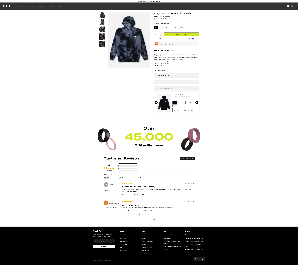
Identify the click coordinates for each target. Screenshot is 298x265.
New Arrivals (123, 235)
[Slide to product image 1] (102, 15)
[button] (127, 163)
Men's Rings (123, 241)
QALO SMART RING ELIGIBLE (149, 1)
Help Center (166, 238)
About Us (144, 235)
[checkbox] (137, 178)
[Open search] (288, 6)
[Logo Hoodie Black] (164, 103)
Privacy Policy (189, 235)
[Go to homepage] (7, 6)
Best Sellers (123, 238)
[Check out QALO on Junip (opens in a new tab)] (153, 219)
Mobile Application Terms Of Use (194, 241)
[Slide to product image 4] (102, 36)
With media (137, 178)
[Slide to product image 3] (102, 29)
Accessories (123, 250)
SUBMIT (104, 246)
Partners (144, 244)
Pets (121, 247)
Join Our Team (145, 250)
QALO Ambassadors (147, 241)
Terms (165, 249)
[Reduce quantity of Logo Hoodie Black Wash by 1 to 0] (155, 34)
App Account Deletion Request (194, 249)
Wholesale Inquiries (147, 247)
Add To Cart (181, 34)
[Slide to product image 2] (102, 22)
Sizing (143, 238)
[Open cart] (292, 6)
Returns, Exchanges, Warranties (172, 246)
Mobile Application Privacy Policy (194, 238)
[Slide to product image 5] (102, 44)
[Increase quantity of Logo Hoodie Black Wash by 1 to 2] (161, 34)
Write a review (187, 158)
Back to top (199, 259)
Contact (165, 235)
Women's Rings (124, 244)
